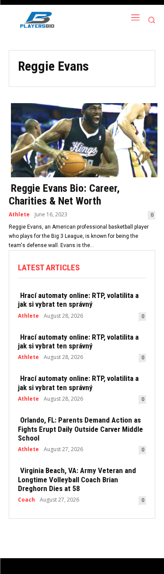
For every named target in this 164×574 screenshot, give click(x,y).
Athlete (19, 214)
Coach (26, 499)
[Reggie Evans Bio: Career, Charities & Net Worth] (82, 139)
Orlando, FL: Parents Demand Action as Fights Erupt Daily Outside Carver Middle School (80, 429)
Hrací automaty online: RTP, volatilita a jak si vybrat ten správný (78, 300)
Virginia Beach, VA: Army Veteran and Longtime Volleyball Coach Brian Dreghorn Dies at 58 (77, 479)
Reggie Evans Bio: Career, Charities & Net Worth (64, 194)
